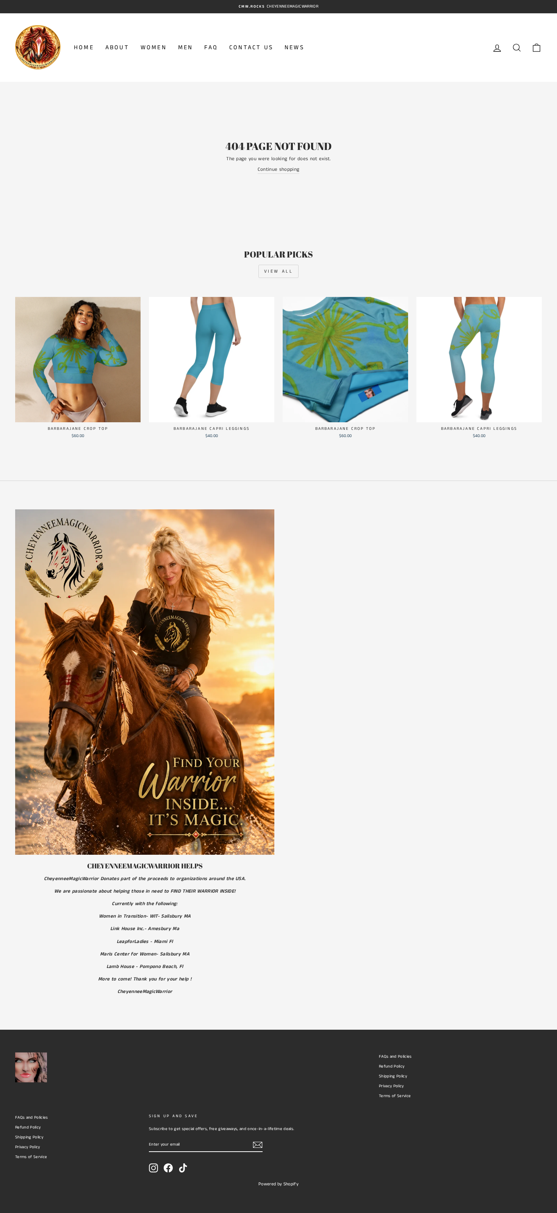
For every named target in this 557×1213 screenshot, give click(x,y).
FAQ (211, 47)
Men (185, 47)
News (294, 47)
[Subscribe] (258, 1144)
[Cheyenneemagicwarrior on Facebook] (168, 1167)
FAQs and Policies (395, 1057)
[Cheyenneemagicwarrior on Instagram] (153, 1167)
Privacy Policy (391, 1086)
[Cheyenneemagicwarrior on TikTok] (183, 1167)
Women (154, 47)
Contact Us (251, 47)
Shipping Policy (393, 1076)
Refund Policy (391, 1066)
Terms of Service (395, 1096)
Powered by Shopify (278, 1184)
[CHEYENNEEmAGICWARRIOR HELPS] (144, 682)
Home (84, 47)
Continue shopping (279, 169)
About (117, 47)
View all (278, 271)
